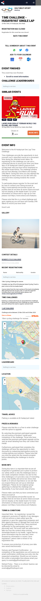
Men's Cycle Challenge (10, 263)
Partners (8, 590)
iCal (20, 59)
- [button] (5, 327)
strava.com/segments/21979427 (12, 294)
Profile (17, 10)
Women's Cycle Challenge (11, 259)
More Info (33, 133)
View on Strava (6, 315)
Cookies (8, 588)
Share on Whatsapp (14, 50)
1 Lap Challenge (8, 308)
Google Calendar (12, 59)
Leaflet (37, 358)
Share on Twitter (20, 50)
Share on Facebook (26, 50)
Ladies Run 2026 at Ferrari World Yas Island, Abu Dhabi (19, 124)
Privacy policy (10, 586)
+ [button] (4, 323)
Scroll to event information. (17, 77)
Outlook (29, 59)
